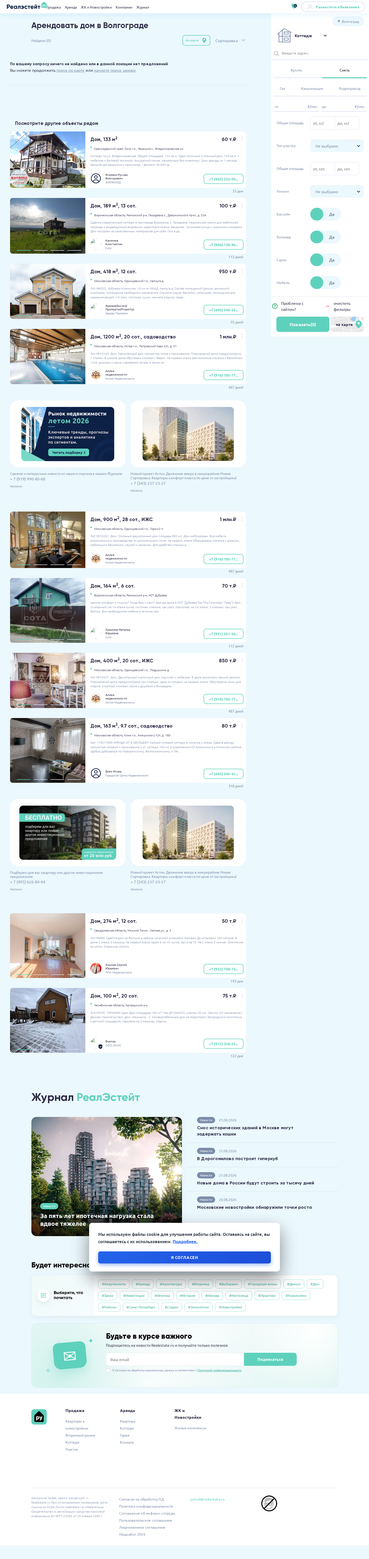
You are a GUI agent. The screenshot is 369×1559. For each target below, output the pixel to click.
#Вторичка (200, 1284)
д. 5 (168, 930)
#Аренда (143, 1284)
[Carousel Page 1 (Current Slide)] (23, 184)
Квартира (127, 1421)
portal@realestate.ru (207, 1499)
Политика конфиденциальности (146, 1506)
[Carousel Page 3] (57, 184)
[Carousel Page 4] (74, 184)
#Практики (267, 1295)
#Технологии (198, 1307)
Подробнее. (185, 1241)
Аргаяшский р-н (137, 1005)
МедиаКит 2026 (132, 1534)
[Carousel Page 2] (40, 184)
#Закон (107, 1295)
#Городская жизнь (262, 1284)
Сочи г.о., (131, 149)
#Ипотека (162, 1295)
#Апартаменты (114, 1284)
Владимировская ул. (169, 149)
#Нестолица (238, 1295)
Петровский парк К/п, (154, 346)
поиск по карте (70, 70)
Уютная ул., (157, 930)
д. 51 (173, 346)
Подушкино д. (160, 670)
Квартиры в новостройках (77, 1424)
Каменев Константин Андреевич (113, 242)
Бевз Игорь (113, 771)
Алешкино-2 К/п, (149, 735)
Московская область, (109, 281)
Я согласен (184, 1257)
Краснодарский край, (109, 149)
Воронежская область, (110, 215)
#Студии (171, 1307)
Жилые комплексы (190, 1428)
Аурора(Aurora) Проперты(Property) (119, 307)
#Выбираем (228, 1284)
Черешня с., (146, 149)
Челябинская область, (109, 1005)
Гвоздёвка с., (158, 215)
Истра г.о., (131, 346)
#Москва (212, 1295)
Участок (72, 1449)
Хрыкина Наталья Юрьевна (117, 631)
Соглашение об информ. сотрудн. (147, 1513)
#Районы (109, 1307)
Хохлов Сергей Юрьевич (116, 966)
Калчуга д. (157, 281)
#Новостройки (230, 1307)
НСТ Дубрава (158, 595)
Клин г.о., (130, 735)
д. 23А (202, 215)
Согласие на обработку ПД (141, 1499)
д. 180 (166, 735)
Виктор (110, 1041)
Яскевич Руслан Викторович (116, 176)
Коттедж (73, 1442)
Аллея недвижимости (116, 372)
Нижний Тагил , (138, 930)
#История (187, 1295)
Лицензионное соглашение (142, 1527)
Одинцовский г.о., (136, 281)
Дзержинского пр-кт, (182, 215)
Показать (303, 324)
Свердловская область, (110, 930)
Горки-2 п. (157, 529)
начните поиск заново (115, 70)
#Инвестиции (134, 1295)
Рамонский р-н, (137, 215)
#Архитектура (171, 1284)
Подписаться (270, 1359)
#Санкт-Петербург (141, 1307)
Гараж (125, 1435)
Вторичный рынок (80, 1435)
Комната (127, 1442)
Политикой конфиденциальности (219, 1370)
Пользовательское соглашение (145, 1520)
